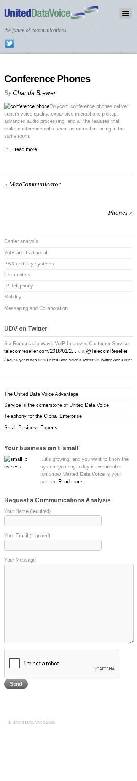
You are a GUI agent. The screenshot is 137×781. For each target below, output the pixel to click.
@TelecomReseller (106, 351)
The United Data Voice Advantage (41, 394)
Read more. (71, 481)
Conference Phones (47, 78)
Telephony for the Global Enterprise (43, 416)
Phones (120, 212)
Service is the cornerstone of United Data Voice (56, 405)
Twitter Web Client (116, 360)
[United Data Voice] (51, 16)
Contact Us (18, 729)
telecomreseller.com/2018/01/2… (40, 351)
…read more (23, 149)
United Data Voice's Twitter (70, 360)
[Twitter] (9, 43)
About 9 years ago (20, 360)
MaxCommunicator (32, 184)
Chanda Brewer (34, 93)
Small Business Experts (30, 427)
